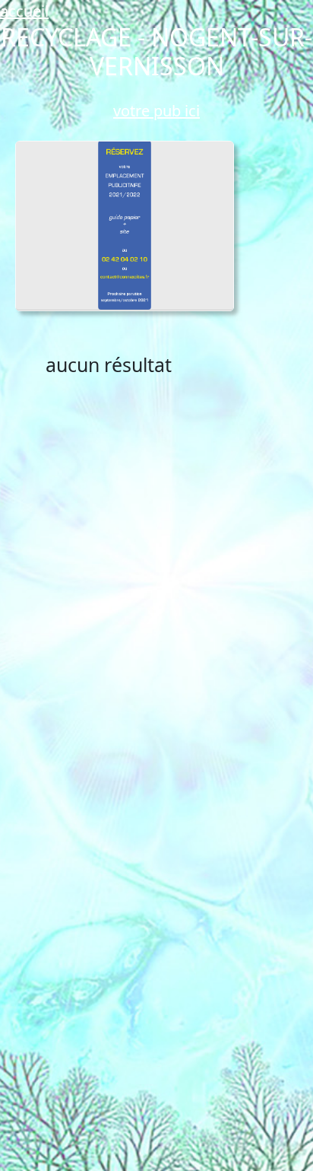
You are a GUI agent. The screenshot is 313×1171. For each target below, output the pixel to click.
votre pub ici (156, 110)
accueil (24, 11)
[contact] (125, 225)
